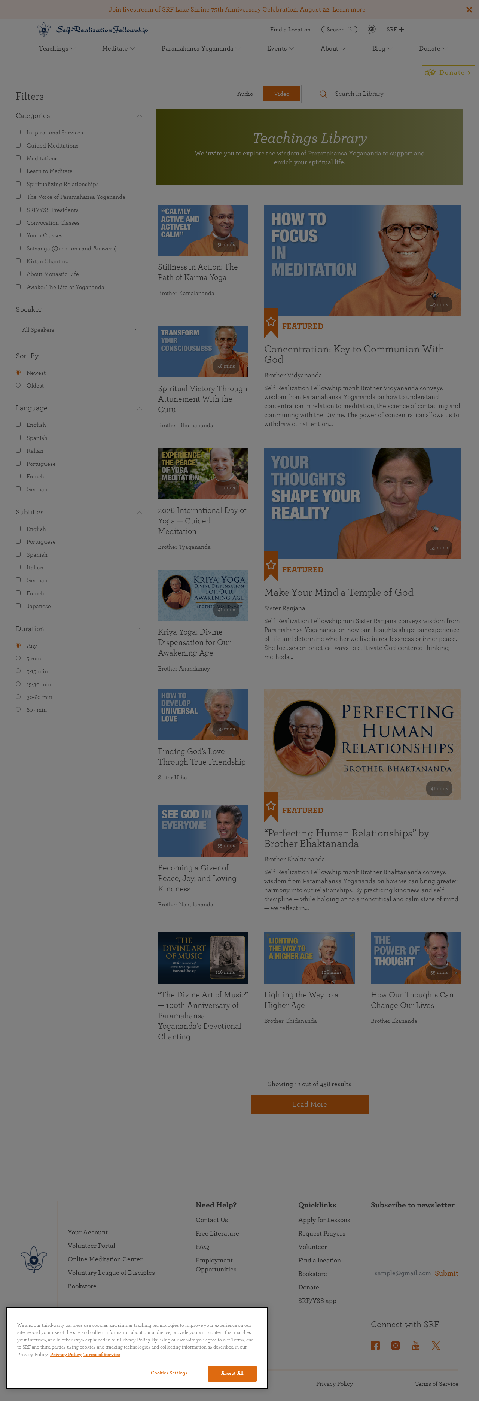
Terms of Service (101, 1354)
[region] (137, 1348)
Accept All (232, 1373)
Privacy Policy (66, 1354)
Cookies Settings (169, 1373)
